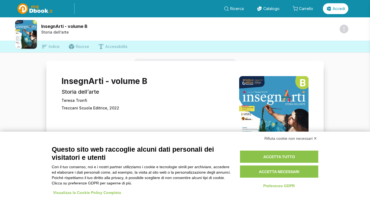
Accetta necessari (279, 172)
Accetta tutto (279, 157)
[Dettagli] (344, 29)
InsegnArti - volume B (64, 26)
